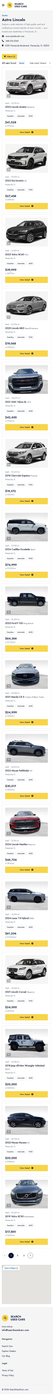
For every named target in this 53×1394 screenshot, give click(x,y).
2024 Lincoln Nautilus (16, 844)
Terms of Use (7, 1370)
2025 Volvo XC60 (15, 254)
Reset (21, 63)
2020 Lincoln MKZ (15, 328)
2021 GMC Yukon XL (16, 402)
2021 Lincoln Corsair (16, 992)
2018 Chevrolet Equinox (17, 475)
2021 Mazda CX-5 (15, 697)
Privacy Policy (8, 1375)
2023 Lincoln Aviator (16, 107)
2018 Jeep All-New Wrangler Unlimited (25, 1065)
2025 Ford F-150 (14, 623)
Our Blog (6, 1356)
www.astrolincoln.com (15, 36)
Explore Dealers (9, 1351)
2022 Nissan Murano (16, 1142)
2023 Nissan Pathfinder (17, 770)
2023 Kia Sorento (14, 180)
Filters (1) (11, 56)
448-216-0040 (12, 40)
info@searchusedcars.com (15, 1330)
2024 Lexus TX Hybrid (17, 918)
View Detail (25, 132)
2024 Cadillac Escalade (18, 549)
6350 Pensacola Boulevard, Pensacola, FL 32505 (27, 45)
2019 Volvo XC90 (14, 1216)
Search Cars (7, 1346)
